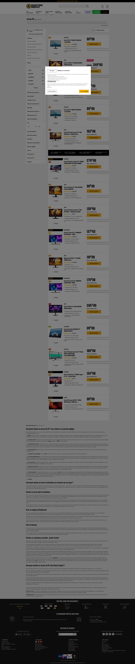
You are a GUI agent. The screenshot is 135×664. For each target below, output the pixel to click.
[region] (68, 80)
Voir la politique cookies (52, 81)
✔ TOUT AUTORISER (84, 91)
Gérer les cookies (52, 91)
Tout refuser (52, 70)
